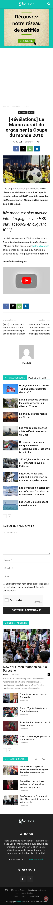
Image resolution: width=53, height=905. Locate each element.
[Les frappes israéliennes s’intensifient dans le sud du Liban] (10, 431)
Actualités (16, 106)
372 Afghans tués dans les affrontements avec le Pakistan (34, 463)
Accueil (6, 106)
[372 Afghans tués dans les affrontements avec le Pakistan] (10, 463)
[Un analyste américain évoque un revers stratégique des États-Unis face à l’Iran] (10, 445)
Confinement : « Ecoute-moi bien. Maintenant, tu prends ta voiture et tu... (34, 799)
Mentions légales (18, 890)
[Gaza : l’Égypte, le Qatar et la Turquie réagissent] (10, 712)
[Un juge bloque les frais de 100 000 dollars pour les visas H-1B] (10, 389)
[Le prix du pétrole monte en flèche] (10, 417)
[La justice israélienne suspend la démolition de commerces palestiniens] (10, 477)
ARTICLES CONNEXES (15, 378)
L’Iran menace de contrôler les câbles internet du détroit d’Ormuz (34, 403)
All (36, 759)
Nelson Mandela (40, 246)
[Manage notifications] (46, 898)
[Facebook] (16, 148)
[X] (23, 148)
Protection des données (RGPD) (26, 896)
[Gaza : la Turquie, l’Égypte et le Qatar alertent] (10, 740)
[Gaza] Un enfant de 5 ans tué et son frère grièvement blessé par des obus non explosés (14, 329)
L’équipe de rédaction (36, 890)
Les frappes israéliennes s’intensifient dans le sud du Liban (33, 431)
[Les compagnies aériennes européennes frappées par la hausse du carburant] (10, 491)
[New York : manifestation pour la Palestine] (26, 646)
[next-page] (9, 516)
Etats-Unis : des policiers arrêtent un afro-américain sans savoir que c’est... (33, 784)
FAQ (7, 890)
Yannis (5, 674)
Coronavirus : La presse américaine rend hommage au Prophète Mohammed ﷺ (34, 769)
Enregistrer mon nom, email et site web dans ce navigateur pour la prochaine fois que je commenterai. (26, 587)
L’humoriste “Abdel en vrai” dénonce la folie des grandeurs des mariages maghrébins (39, 329)
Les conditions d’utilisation (25, 893)
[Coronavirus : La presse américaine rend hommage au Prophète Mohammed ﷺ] (10, 770)
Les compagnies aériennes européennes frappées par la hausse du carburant (34, 491)
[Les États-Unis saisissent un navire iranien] (10, 505)
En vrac (26, 106)
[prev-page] (5, 516)
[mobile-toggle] (5, 4)
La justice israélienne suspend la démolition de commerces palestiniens (33, 477)
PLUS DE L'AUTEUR (37, 378)
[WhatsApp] (30, 148)
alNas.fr (19, 901)
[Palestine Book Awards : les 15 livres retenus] (10, 726)
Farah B (19, 142)
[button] (49, 4)
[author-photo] (26, 359)
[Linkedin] (37, 148)
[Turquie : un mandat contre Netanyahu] (10, 698)
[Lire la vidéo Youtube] (26, 280)
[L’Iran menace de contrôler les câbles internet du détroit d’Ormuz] (10, 403)
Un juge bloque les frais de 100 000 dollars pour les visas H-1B (34, 389)
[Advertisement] (26, 75)
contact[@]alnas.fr (35, 859)
